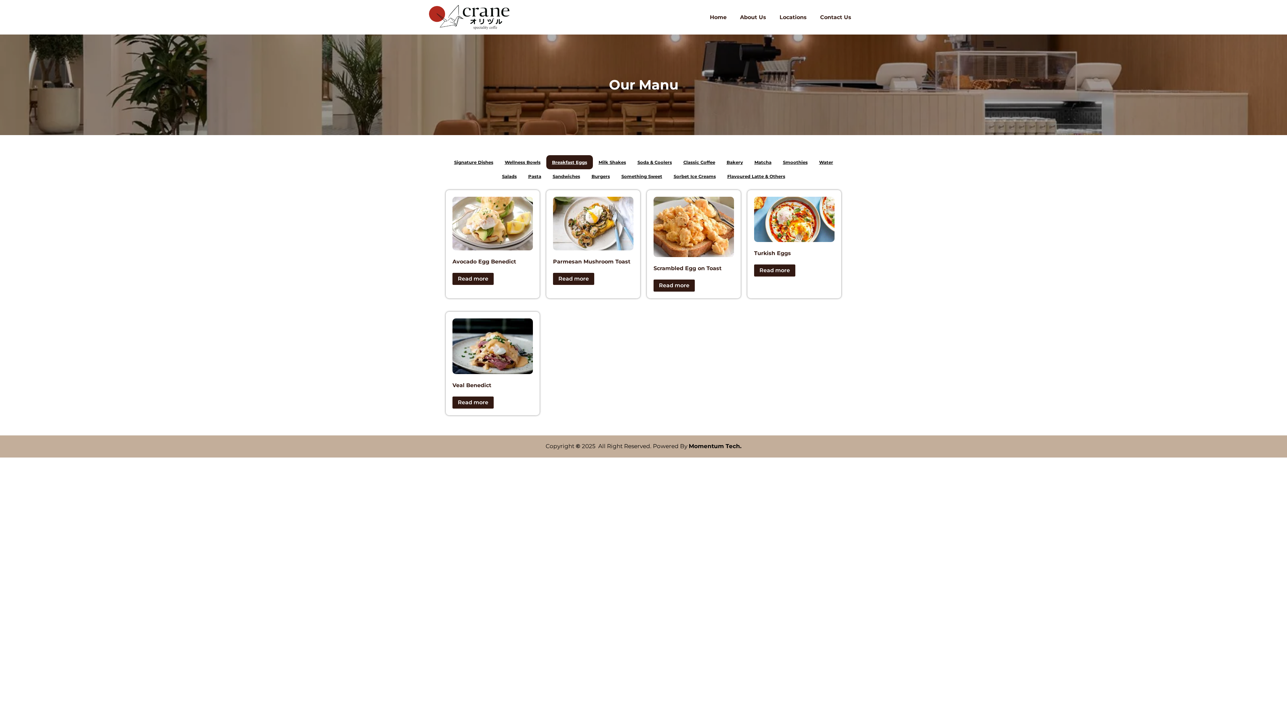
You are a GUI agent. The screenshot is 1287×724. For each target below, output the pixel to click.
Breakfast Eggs (569, 162)
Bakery (735, 162)
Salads (509, 176)
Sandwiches (566, 176)
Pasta (534, 176)
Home (718, 17)
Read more (473, 279)
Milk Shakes (612, 162)
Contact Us (835, 17)
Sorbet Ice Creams (695, 176)
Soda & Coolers (654, 162)
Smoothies (795, 162)
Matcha (763, 162)
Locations (793, 17)
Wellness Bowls (523, 162)
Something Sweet (641, 176)
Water (826, 162)
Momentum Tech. (715, 446)
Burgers (601, 176)
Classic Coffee (699, 162)
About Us (753, 17)
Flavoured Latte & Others (756, 176)
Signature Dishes (473, 162)
